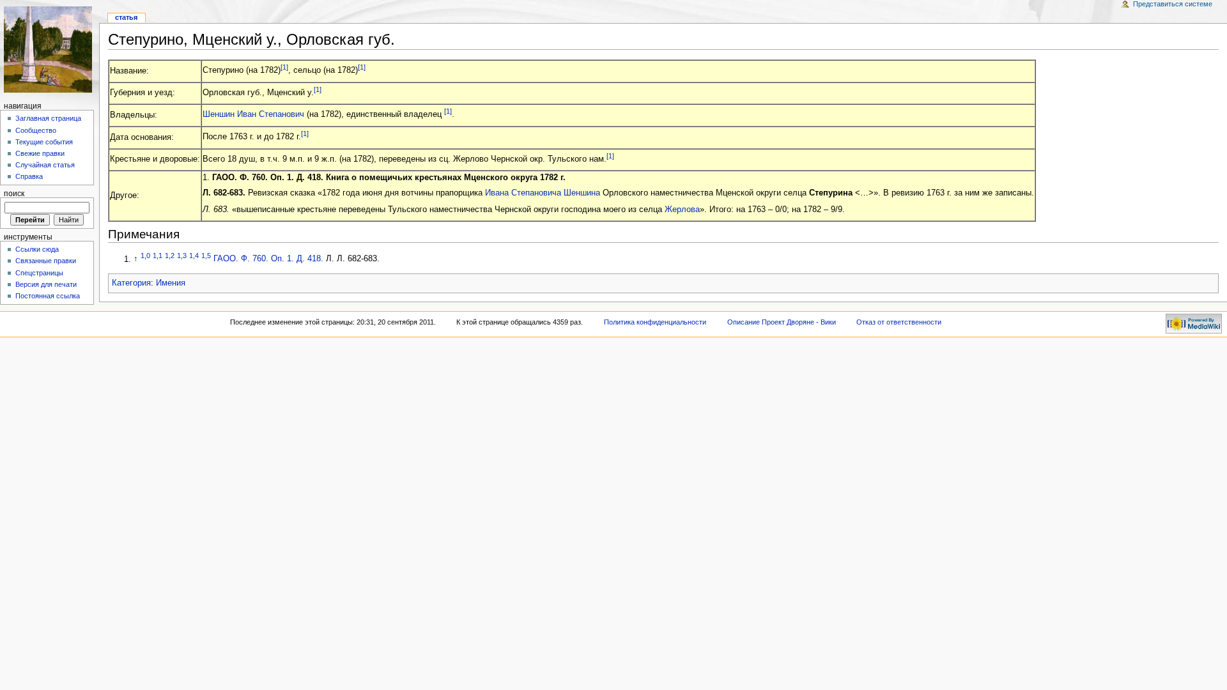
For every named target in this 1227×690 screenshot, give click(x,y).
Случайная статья (45, 165)
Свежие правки (40, 153)
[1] (284, 67)
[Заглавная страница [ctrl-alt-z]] (49, 49)
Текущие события (44, 142)
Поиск (14, 193)
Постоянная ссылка (47, 296)
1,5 (206, 255)
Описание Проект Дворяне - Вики (781, 322)
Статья (126, 17)
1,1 (157, 255)
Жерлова (682, 209)
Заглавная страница (48, 118)
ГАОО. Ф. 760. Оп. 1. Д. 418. (268, 259)
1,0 (145, 255)
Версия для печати (46, 284)
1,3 (182, 255)
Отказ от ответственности (898, 322)
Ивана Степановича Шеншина (542, 192)
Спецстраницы (39, 273)
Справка (29, 176)
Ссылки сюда (37, 249)
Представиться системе (1172, 4)
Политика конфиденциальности (655, 322)
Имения (170, 283)
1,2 (169, 255)
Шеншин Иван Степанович (253, 115)
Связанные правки (45, 260)
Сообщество (35, 130)
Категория (131, 283)
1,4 (194, 255)
